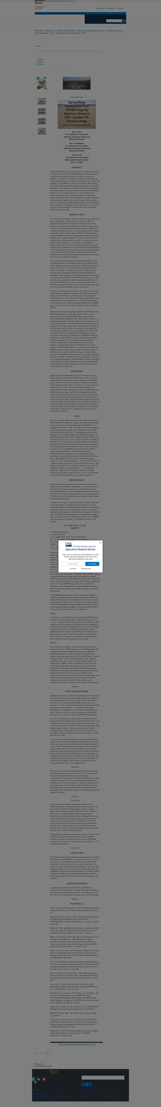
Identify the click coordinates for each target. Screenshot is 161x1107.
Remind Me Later (86, 568)
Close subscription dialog (100, 542)
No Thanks (73, 568)
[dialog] (80, 556)
